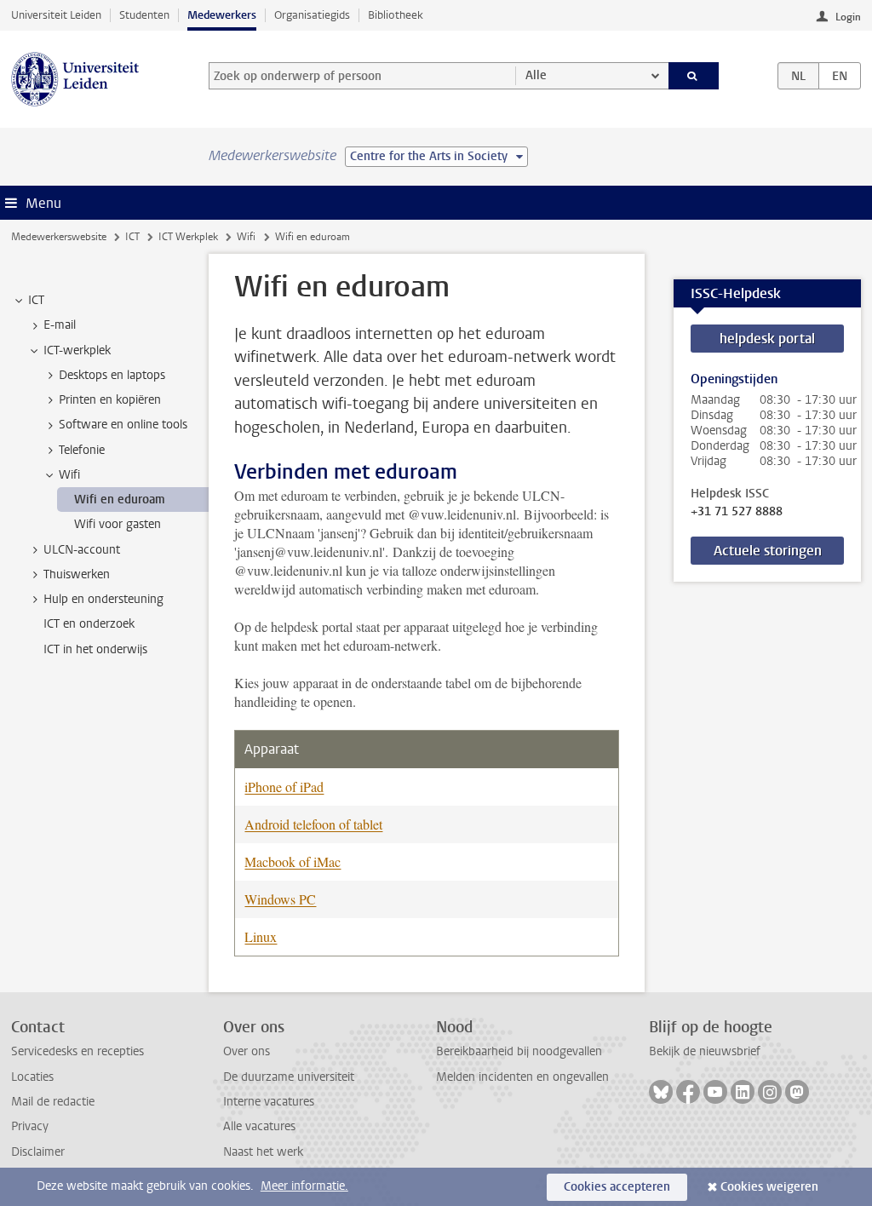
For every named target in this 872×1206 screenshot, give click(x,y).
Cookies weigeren (769, 1187)
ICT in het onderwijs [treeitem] (95, 649)
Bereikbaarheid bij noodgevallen (519, 1051)
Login (848, 17)
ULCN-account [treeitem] (81, 550)
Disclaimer (38, 1152)
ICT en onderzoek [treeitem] (89, 624)
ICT (132, 237)
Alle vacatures (259, 1126)
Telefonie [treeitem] (82, 450)
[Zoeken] (694, 75)
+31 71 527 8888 (737, 512)
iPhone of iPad (284, 786)
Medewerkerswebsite (58, 237)
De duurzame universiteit (288, 1077)
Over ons (246, 1051)
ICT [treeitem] (36, 300)
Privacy (30, 1126)
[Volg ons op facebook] (688, 1092)
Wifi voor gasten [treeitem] (117, 524)
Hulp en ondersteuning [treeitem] (103, 599)
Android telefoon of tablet (313, 824)
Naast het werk (263, 1152)
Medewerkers (221, 15)
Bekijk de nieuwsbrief (704, 1051)
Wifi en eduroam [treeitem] (119, 499)
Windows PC (280, 899)
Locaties (32, 1077)
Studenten (144, 15)
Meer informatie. (304, 1186)
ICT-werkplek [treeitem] (77, 350)
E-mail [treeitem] (59, 325)
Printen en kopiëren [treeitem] (110, 400)
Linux (260, 936)
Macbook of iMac (292, 861)
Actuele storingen (768, 551)
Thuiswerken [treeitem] (76, 574)
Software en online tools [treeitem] (123, 424)
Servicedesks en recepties (77, 1051)
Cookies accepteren (617, 1187)
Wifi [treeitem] (69, 475)
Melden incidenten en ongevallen (522, 1077)
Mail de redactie (53, 1102)
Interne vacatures (268, 1102)
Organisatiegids (312, 15)
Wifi (246, 237)
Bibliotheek (395, 15)
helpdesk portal (767, 338)
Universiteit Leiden (56, 15)
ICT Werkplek (188, 237)
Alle (536, 75)
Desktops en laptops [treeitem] (112, 375)
